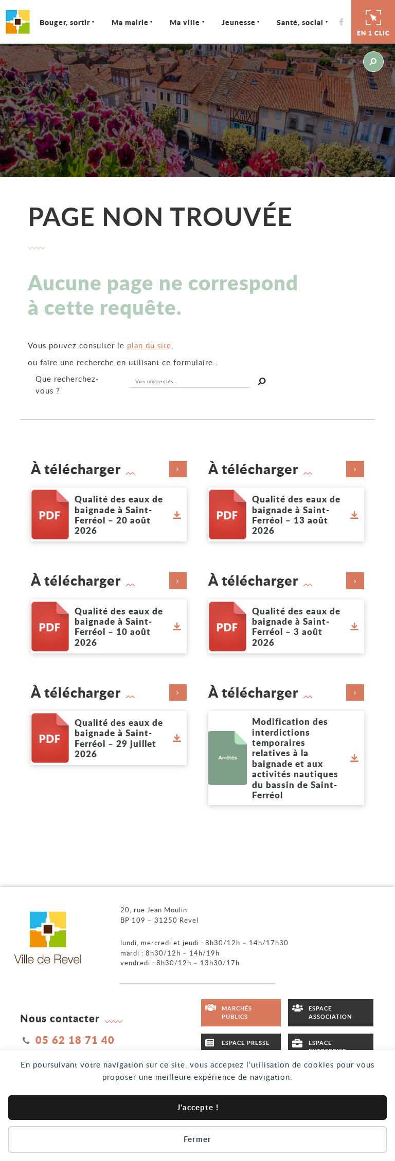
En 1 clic (373, 33)
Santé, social (300, 22)
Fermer (197, 1139)
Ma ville (185, 22)
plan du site (149, 345)
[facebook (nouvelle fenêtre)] (343, 21)
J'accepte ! (198, 1107)
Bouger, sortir (65, 22)
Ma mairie (130, 22)
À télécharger (76, 469)
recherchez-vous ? (67, 384)
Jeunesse (239, 22)
